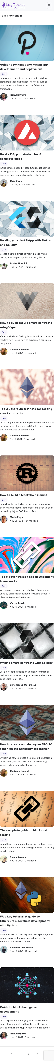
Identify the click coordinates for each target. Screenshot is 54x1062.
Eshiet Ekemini (18, 263)
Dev (4, 74)
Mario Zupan (17, 517)
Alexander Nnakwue (21, 947)
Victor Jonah (17, 603)
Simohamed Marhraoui (23, 684)
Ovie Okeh (16, 181)
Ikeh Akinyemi (18, 94)
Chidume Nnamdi (19, 349)
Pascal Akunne (18, 857)
